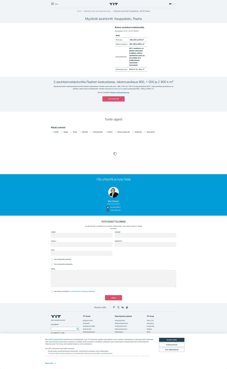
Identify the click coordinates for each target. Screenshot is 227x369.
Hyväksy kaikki (172, 340)
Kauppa (66, 132)
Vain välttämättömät (171, 349)
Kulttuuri (110, 132)
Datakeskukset (119, 332)
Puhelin (53, 241)
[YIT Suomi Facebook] (114, 307)
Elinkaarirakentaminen (121, 329)
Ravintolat (85, 132)
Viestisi (53, 269)
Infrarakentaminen (120, 320)
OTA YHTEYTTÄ (113, 99)
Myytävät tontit (87, 329)
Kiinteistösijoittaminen (89, 332)
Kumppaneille (150, 326)
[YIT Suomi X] (118, 307)
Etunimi (53, 232)
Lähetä (113, 298)
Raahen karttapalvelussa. (119, 92)
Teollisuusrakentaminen (121, 323)
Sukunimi (117, 232)
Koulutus (56, 132)
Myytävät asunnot (88, 320)
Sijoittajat (149, 329)
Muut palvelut (151, 132)
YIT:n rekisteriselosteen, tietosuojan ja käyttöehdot (82, 291)
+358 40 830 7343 (115, 210)
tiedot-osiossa (106, 356)
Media (148, 332)
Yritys (53, 250)
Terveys (75, 132)
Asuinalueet (86, 323)
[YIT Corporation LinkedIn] (122, 307)
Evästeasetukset (171, 345)
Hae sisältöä (54, 324)
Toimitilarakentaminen (121, 326)
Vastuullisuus (150, 323)
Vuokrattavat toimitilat (89, 326)
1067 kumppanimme (56, 339)
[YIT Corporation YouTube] (127, 307)
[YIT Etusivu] (113, 4)
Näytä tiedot (49, 363)
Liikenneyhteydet (98, 132)
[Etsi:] (77, 328)
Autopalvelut (138, 132)
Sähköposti (118, 241)
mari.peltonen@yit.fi (115, 207)
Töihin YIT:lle (150, 320)
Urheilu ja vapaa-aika (123, 132)
